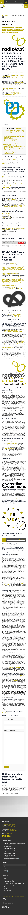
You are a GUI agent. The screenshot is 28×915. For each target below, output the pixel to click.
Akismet (23, 583)
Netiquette (6, 866)
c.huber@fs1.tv (18, 314)
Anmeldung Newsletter (9, 881)
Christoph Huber (10, 314)
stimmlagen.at (5, 281)
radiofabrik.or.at (6, 272)
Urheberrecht (7, 149)
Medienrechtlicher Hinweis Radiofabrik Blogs (14, 148)
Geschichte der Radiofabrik (10, 848)
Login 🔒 (6, 872)
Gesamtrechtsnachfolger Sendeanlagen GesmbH (12, 85)
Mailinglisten (7, 343)
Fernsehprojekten (18, 82)
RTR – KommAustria (11, 199)
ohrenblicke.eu (20, 280)
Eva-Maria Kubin (6, 162)
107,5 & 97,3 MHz (8, 833)
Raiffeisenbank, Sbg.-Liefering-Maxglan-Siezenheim (13, 228)
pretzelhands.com (15, 312)
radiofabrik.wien (6, 271)
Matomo (21, 342)
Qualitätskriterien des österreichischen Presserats (12, 331)
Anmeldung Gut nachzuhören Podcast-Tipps (14, 883)
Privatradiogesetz (18, 205)
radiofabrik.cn (20, 268)
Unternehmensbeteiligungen (10, 139)
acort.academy (19, 279)
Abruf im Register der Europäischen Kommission (13, 78)
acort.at (4, 280)
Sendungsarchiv (8, 499)
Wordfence (17, 667)
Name (8, 719)
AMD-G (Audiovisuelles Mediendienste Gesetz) (14, 206)
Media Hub (9, 30)
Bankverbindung (11, 27)
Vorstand (7, 32)
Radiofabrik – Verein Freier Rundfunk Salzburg (14, 843)
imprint (19, 29)
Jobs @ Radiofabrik (8, 857)
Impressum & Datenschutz (10, 865)
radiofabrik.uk (12, 268)
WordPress (4, 337)
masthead (4, 30)
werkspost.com (12, 284)
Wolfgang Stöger (17, 159)
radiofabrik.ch (20, 266)
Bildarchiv (16, 499)
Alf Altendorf (5, 176)
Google (15, 29)
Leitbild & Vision (8, 845)
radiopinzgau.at (6, 283)
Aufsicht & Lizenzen (8, 138)
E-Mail (8, 725)
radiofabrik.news (6, 274)
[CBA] (3, 836)
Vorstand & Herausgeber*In (10, 134)
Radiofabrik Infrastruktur (9, 855)
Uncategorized (5, 27)
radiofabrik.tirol (21, 269)
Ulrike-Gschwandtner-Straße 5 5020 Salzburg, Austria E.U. (8, 827)
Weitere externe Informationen (11, 142)
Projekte (6, 852)
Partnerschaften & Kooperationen (11, 850)
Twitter (4, 32)
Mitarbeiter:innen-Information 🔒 (11, 858)
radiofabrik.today (6, 273)
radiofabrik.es (5, 268)
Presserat (21, 30)
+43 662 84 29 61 (14, 92)
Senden (6, 767)
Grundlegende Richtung (11, 145)
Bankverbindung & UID (9, 140)
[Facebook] (8, 836)
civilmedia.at (12, 279)
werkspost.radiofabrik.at (16, 283)
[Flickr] (5, 836)
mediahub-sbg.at (12, 285)
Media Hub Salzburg (15, 30)
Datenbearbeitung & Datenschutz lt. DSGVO (14, 151)
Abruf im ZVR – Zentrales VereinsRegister (13, 76)
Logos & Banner (19, 498)
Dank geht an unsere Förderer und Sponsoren (13, 896)
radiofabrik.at (13, 263)
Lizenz (22, 29)
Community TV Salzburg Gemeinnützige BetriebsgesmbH (13, 184)
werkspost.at (5, 284)
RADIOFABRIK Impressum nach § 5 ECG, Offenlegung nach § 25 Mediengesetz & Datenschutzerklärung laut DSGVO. (14, 131)
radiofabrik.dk (12, 267)
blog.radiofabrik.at (19, 277)
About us (7, 15)
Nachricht (9, 730)
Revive (22, 341)
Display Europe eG (6, 217)
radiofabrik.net (13, 269)
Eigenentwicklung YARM (8, 347)
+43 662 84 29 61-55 (12, 830)
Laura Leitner (21, 289)
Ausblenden (18, 128)
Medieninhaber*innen (9, 448)
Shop (5, 878)
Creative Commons (18, 27)
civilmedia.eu (5, 279)
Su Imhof (4, 159)
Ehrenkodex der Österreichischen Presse (14, 123)
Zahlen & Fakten (7, 846)
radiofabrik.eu (5, 266)
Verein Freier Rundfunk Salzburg (18, 73)
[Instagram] (10, 836)
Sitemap (6, 870)
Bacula (6, 346)
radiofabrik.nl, (19, 267)
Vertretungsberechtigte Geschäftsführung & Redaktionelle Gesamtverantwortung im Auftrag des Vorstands (14, 136)
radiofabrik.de (12, 266)
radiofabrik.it (5, 267)
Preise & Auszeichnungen (10, 853)
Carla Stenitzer (5, 187)
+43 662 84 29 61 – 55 (15, 93)
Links (5, 887)
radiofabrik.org (6, 269)
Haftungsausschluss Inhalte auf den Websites (14, 146)
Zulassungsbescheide (14, 32)
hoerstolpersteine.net (11, 280)
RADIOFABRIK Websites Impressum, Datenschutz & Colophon (13, 143)
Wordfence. (7, 584)
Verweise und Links (8, 147)
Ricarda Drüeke (10, 161)
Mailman (19, 343)
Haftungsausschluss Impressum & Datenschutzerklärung (10, 152)
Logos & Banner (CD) (9, 885)
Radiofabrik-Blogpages (12, 443)
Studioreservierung (8, 880)
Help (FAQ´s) (7, 888)
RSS (5, 868)
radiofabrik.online (14, 272)
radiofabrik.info (14, 273)
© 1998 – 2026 (10, 825)
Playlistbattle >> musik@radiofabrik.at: (13, 1)
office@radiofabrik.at (10, 94)
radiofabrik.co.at (14, 271)
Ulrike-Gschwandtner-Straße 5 (9, 88)
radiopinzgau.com (14, 281)
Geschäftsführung (10, 29)
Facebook (4, 29)
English (5, 892)
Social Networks (7, 890)
